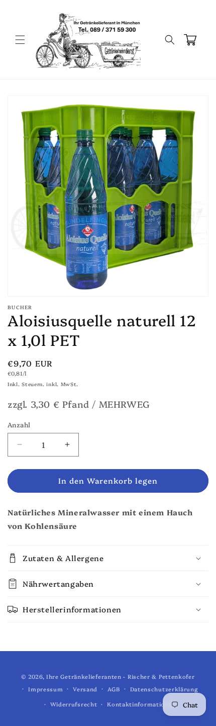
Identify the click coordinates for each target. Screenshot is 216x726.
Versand (85, 689)
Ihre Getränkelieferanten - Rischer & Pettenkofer (120, 676)
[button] (20, 40)
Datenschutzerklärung (164, 689)
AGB (113, 689)
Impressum (45, 689)
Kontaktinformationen (141, 704)
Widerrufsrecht (73, 704)
